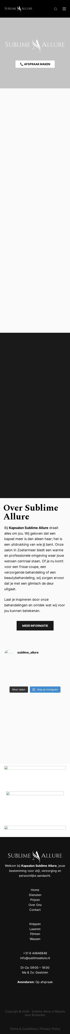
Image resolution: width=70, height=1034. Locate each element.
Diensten (35, 895)
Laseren (35, 929)
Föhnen (35, 934)
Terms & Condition (23, 1029)
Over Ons (35, 905)
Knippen (35, 924)
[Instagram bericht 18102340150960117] (14, 673)
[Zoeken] (55, 8)
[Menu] (64, 8)
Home (35, 890)
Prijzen (35, 900)
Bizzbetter (38, 1015)
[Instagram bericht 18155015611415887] (56, 673)
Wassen (35, 939)
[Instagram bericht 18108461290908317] (35, 673)
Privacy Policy (50, 1029)
